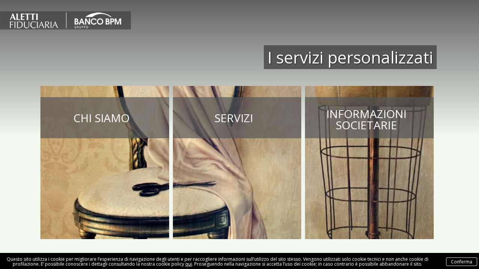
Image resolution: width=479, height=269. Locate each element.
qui (188, 264)
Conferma (461, 262)
